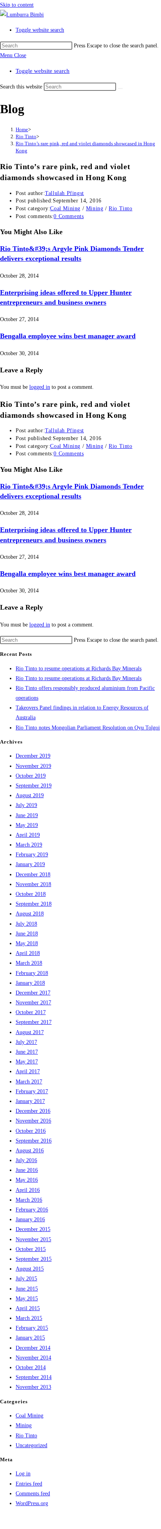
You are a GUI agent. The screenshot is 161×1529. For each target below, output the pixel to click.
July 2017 (26, 1042)
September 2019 (34, 786)
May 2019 (27, 825)
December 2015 (33, 1229)
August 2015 (30, 1269)
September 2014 (34, 1377)
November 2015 (33, 1239)
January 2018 (30, 983)
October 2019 (31, 776)
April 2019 (28, 835)
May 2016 (27, 1180)
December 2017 (33, 993)
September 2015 (34, 1259)
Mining (95, 208)
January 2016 (30, 1219)
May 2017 (27, 1062)
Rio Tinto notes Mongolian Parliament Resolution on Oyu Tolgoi (88, 728)
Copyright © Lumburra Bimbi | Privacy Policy (52, 1519)
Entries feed (29, 1484)
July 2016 (26, 1160)
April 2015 (28, 1308)
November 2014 (33, 1358)
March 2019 (29, 845)
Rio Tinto (120, 208)
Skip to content (17, 5)
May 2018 (27, 943)
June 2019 (27, 815)
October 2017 (31, 1012)
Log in (23, 1474)
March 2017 (29, 1082)
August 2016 (30, 1151)
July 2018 (26, 924)
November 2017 (33, 1002)
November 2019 (33, 766)
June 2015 (27, 1289)
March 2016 (29, 1200)
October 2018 (31, 894)
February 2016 (32, 1210)
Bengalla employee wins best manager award (68, 336)
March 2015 (29, 1318)
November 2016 (33, 1121)
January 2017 (30, 1101)
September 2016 (34, 1141)
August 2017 (30, 1032)
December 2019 (33, 756)
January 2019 (30, 864)
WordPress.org (32, 1503)
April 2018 (28, 953)
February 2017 (32, 1091)
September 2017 (34, 1022)
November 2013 (33, 1387)
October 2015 (31, 1249)
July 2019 (26, 805)
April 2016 (28, 1190)
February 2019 (32, 854)
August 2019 (30, 795)
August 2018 (30, 914)
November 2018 (33, 884)
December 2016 (33, 1111)
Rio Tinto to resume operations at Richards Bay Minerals (78, 669)
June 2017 (27, 1052)
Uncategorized (31, 1445)
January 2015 (30, 1338)
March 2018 (29, 963)
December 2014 (33, 1348)
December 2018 (33, 874)
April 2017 (28, 1071)
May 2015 (27, 1299)
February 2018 (32, 973)
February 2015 (32, 1328)
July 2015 (26, 1279)
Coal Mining (65, 208)
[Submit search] (120, 88)
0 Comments (69, 216)
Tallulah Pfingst (64, 193)
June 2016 (27, 1170)
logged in (39, 387)
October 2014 (31, 1367)
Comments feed (33, 1494)
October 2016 (31, 1131)
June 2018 (27, 934)
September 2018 (34, 904)
